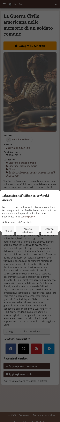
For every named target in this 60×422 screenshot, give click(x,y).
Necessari (10, 222)
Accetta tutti (49, 230)
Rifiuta (8, 230)
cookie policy (28, 216)
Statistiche (27, 222)
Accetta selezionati (27, 230)
